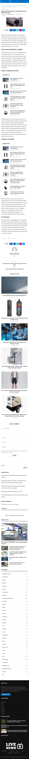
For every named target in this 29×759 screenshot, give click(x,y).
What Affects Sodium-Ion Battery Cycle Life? (12, 491)
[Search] (27, 1)
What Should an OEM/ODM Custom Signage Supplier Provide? (14, 542)
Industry (15, 613)
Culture (2, 707)
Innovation (15, 616)
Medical (15, 638)
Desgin (15, 589)
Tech (13, 238)
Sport (15, 650)
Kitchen (15, 622)
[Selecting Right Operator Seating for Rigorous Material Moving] (6, 188)
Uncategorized (15, 665)
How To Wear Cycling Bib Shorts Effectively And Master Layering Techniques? (16, 105)
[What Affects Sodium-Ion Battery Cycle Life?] (4, 559)
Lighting (15, 629)
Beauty (15, 580)
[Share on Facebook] (14, 30)
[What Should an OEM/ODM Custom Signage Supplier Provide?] (14, 531)
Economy (3, 709)
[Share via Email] (23, 30)
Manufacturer (15, 635)
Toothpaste (15, 662)
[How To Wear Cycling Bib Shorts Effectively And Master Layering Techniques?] (6, 106)
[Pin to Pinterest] (20, 30)
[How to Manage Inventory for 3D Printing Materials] (6, 80)
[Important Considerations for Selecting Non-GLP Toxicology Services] (6, 92)
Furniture (15, 601)
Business (15, 586)
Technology (15, 659)
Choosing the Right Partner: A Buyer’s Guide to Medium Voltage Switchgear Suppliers (17, 98)
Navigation (16, 504)
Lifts (15, 625)
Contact (23, 751)
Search (3, 465)
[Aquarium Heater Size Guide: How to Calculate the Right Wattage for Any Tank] (6, 86)
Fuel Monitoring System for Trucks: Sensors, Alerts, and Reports (17, 563)
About (17, 751)
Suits (15, 653)
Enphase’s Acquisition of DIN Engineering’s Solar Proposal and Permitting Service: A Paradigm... (17, 731)
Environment (15, 592)
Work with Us (17, 752)
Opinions (3, 713)
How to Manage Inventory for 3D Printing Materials (14, 295)
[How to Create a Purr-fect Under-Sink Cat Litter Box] (4, 726)
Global (15, 607)
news (9, 238)
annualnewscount (10, 14)
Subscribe (10, 752)
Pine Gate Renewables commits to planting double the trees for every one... (16, 721)
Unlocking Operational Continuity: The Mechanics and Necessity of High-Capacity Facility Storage (17, 548)
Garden (15, 604)
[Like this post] (11, 30)
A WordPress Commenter (6, 504)
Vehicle (15, 671)
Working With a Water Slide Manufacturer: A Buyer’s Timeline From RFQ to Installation (18, 553)
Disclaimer (12, 751)
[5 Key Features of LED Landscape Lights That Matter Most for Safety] (6, 193)
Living (15, 632)
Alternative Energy (15, 574)
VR (15, 674)
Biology (15, 583)
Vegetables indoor (15, 668)
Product (15, 644)
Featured (8, 5)
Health (15, 610)
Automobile (15, 577)
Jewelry (15, 619)
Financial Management (15, 598)
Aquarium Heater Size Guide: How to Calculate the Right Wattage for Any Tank (17, 85)
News (15, 641)
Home (2, 5)
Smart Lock (15, 647)
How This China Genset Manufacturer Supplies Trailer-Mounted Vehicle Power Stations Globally (17, 112)
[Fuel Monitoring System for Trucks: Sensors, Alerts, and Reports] (4, 564)
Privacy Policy (4, 751)
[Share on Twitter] (17, 30)
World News (3, 702)
